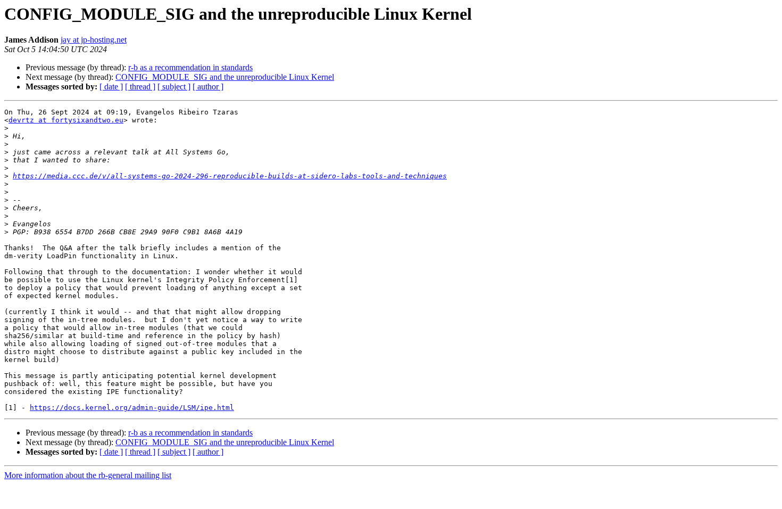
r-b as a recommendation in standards (190, 67)
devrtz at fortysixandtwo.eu (66, 120)
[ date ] (111, 86)
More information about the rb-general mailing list (87, 475)
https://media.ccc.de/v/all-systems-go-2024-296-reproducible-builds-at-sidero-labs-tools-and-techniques (230, 176)
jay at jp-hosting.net (94, 39)
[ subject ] (173, 86)
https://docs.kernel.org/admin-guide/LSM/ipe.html (132, 408)
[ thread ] (140, 86)
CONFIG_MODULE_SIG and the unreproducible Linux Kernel (224, 76)
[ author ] (208, 86)
